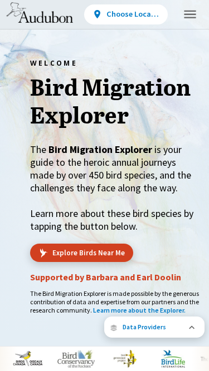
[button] (154, 327)
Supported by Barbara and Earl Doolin (105, 277)
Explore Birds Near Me (88, 253)
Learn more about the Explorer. (139, 310)
